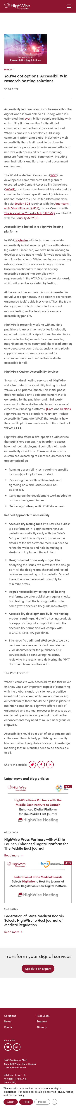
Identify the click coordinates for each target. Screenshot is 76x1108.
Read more (11, 855)
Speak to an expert (38, 968)
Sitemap (42, 1027)
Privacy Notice (65, 1091)
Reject (26, 1102)
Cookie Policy (16, 1095)
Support (42, 1021)
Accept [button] (10, 1102)
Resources (43, 1016)
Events (8, 1027)
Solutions (10, 1016)
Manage (42, 1102)
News (7, 1021)
